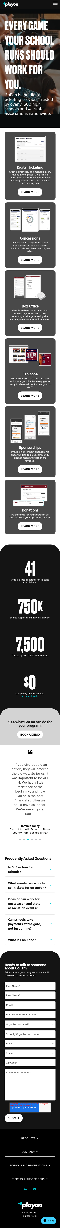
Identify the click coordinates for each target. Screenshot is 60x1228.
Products (28, 1138)
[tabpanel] (30, 791)
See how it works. (30, 696)
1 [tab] (20, 840)
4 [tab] (32, 840)
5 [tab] (36, 840)
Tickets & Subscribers (28, 1179)
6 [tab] (40, 840)
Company (28, 1151)
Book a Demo (30, 734)
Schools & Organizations (28, 1165)
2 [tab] (24, 840)
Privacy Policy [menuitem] (29, 1212)
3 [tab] (28, 840)
